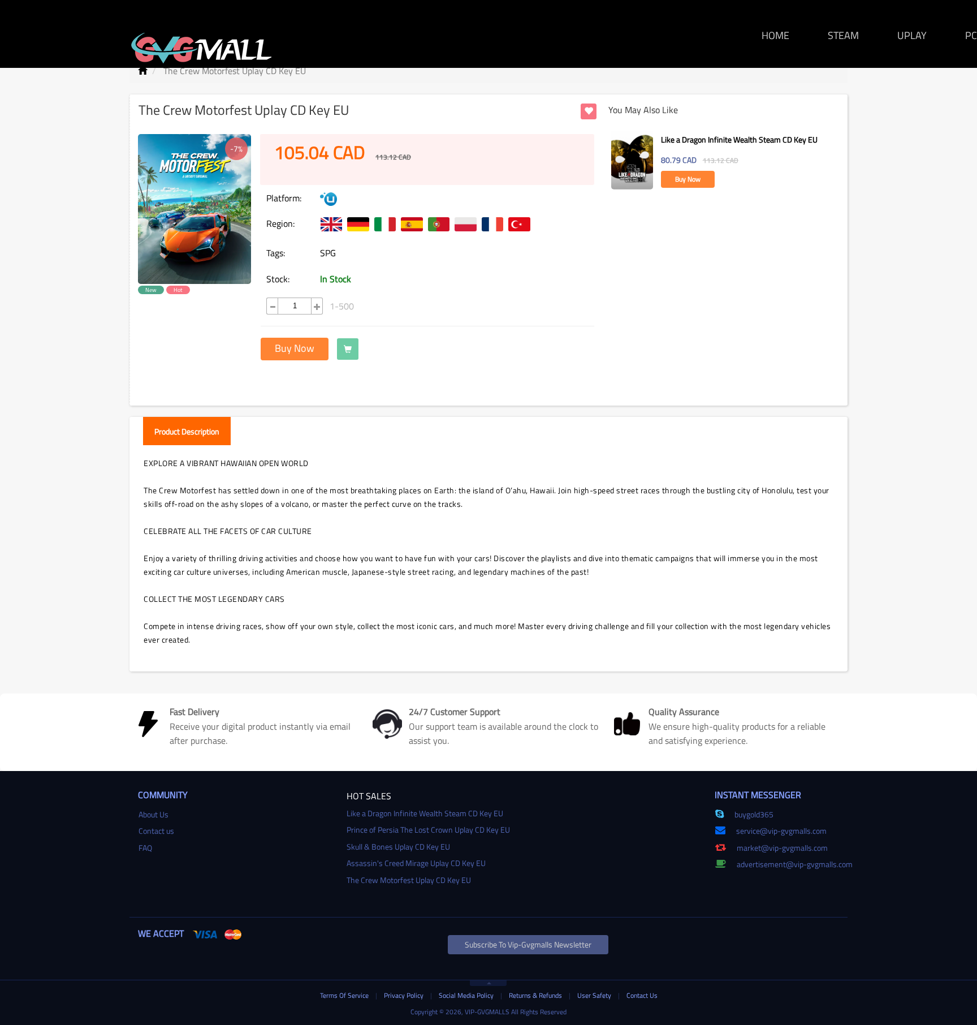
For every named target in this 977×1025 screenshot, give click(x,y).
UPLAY (912, 35)
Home (775, 35)
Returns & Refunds (536, 995)
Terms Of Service (345, 995)
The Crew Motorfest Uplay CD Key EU (409, 880)
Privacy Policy (404, 995)
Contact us (156, 831)
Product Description (186, 431)
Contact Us (642, 995)
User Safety (595, 995)
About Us (153, 814)
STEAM (843, 35)
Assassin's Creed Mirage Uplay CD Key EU (416, 863)
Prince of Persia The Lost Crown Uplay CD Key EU (428, 829)
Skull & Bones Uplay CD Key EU (398, 846)
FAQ (145, 848)
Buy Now (294, 348)
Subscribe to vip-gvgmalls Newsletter (528, 944)
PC (971, 35)
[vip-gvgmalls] (201, 42)
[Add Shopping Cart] (347, 349)
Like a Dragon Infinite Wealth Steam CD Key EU (739, 139)
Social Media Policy (467, 995)
